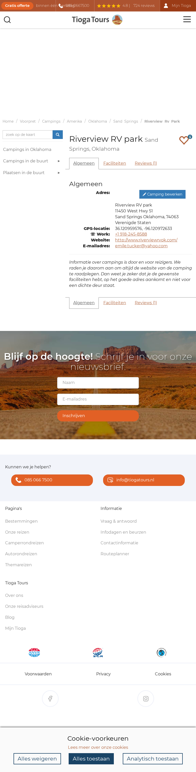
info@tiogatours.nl (135, 480)
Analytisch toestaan (153, 758)
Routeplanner (115, 553)
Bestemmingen (21, 521)
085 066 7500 (38, 480)
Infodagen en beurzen (123, 532)
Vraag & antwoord (119, 521)
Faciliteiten (114, 163)
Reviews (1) (146, 163)
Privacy (103, 674)
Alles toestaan (91, 758)
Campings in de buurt (25, 161)
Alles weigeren (37, 758)
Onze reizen (17, 532)
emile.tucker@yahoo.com (141, 245)
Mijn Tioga (15, 628)
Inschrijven (74, 415)
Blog (10, 617)
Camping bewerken (164, 194)
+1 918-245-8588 (131, 234)
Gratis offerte (17, 5)
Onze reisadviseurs (24, 606)
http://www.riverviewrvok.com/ (146, 240)
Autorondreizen (21, 553)
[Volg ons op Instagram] (145, 698)
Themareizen (18, 564)
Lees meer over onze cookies (98, 747)
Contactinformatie (119, 543)
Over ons (14, 595)
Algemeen (84, 163)
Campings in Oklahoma (27, 149)
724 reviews (144, 5)
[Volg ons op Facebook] (50, 698)
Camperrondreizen (24, 543)
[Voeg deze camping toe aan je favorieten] (184, 140)
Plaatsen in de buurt (24, 172)
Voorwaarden (38, 674)
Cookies (163, 674)
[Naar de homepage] (97, 19)
